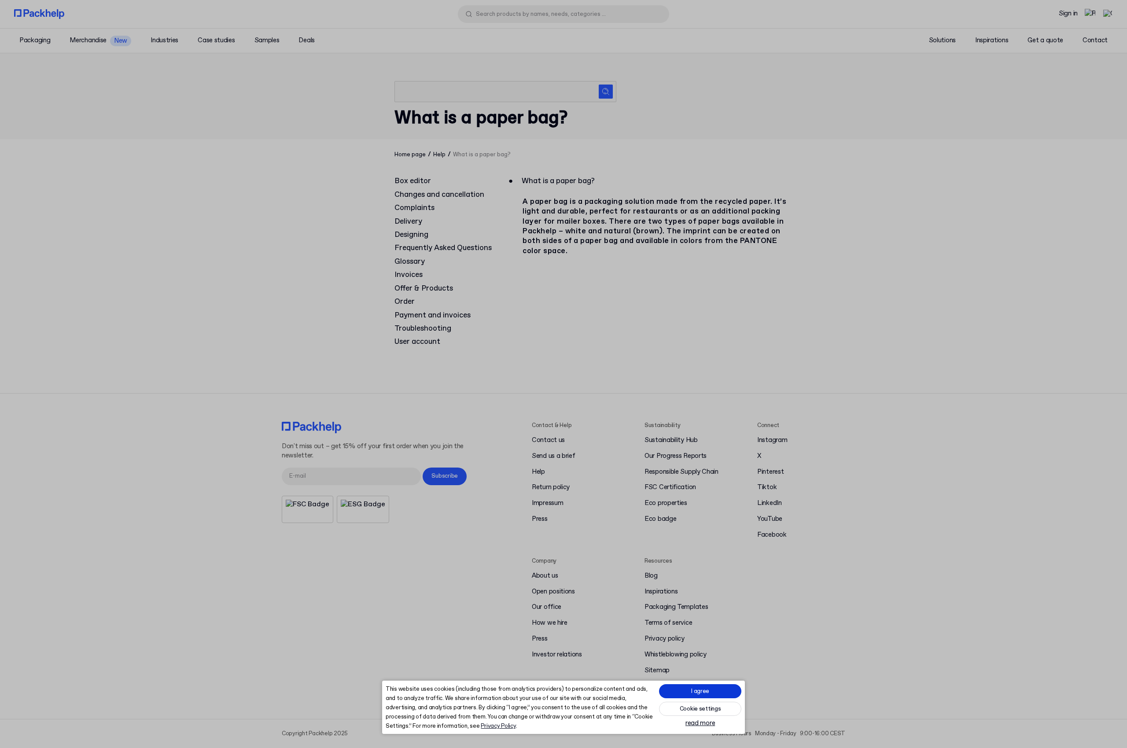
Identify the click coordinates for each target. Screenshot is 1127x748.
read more (700, 723)
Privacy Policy (498, 726)
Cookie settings (700, 709)
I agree (700, 691)
